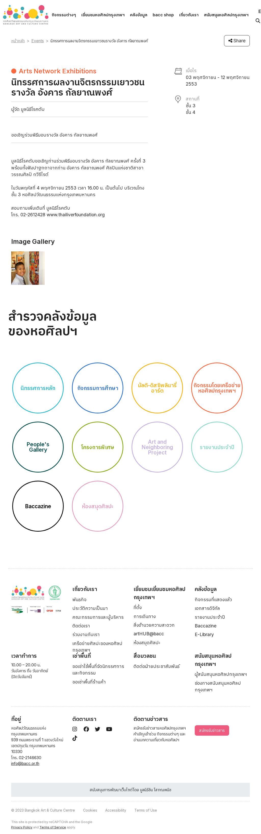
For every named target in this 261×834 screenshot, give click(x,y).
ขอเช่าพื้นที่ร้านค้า (89, 681)
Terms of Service (53, 827)
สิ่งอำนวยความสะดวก (154, 625)
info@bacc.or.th (25, 763)
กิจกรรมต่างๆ (64, 14)
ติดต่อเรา (81, 625)
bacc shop (163, 14)
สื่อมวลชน (145, 656)
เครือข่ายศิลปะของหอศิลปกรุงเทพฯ (97, 647)
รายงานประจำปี (210, 617)
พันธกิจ (79, 599)
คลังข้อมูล (138, 14)
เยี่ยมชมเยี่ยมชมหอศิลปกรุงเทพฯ (159, 593)
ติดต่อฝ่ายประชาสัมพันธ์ (156, 666)
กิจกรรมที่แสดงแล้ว (213, 599)
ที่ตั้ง (138, 607)
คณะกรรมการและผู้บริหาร (98, 617)
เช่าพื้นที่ (81, 656)
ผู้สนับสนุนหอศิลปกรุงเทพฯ (221, 674)
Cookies (90, 810)
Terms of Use (145, 810)
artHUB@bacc (149, 633)
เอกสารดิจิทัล (207, 608)
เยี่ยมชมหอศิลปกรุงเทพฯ (103, 14)
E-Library (204, 634)
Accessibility (115, 810)
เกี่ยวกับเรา (189, 14)
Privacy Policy (21, 827)
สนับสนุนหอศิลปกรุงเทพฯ (226, 14)
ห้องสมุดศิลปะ (147, 642)
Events (37, 40)
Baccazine (205, 625)
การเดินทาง (145, 616)
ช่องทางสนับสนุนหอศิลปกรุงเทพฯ (218, 686)
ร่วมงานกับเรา (86, 634)
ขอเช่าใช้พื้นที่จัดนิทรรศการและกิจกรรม (98, 670)
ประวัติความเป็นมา (90, 608)
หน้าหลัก (18, 40)
